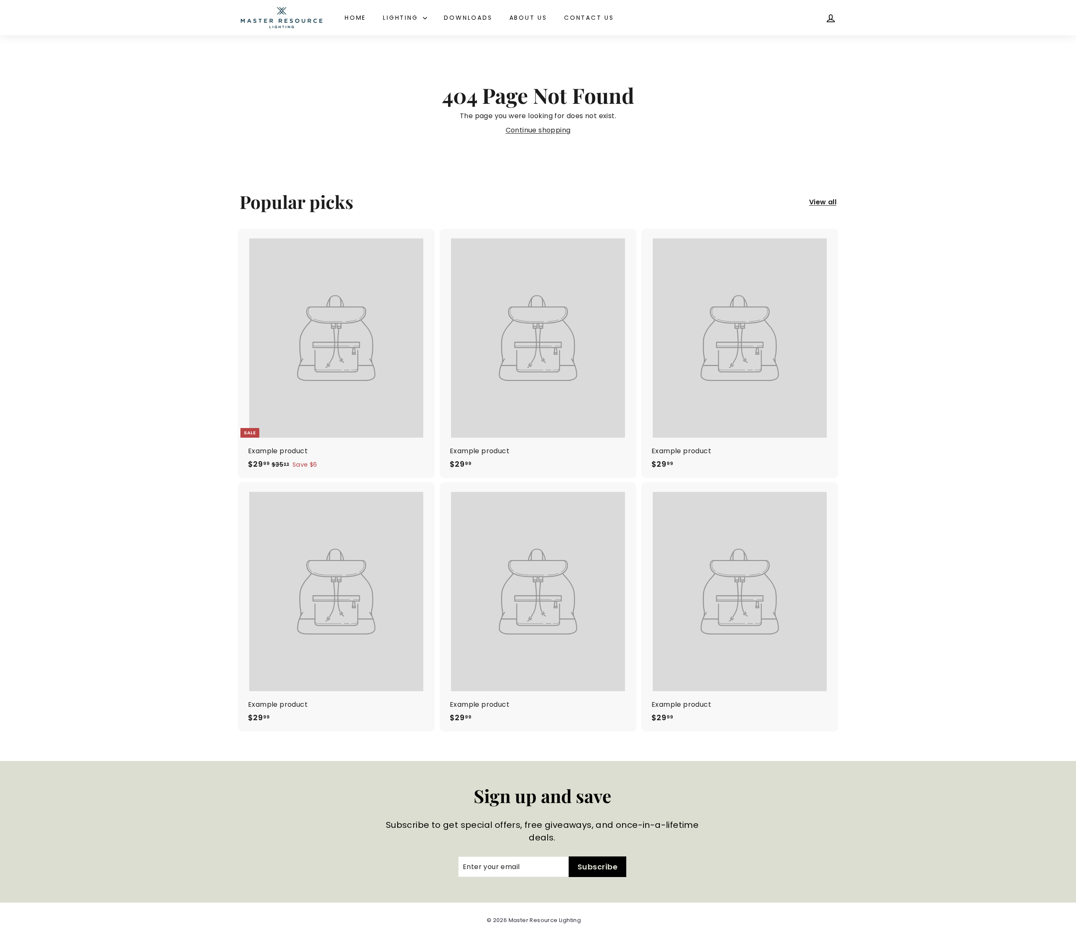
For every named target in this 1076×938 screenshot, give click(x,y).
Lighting (402, 17)
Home (355, 17)
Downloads (468, 17)
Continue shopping (538, 130)
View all (822, 202)
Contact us (589, 17)
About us (528, 17)
